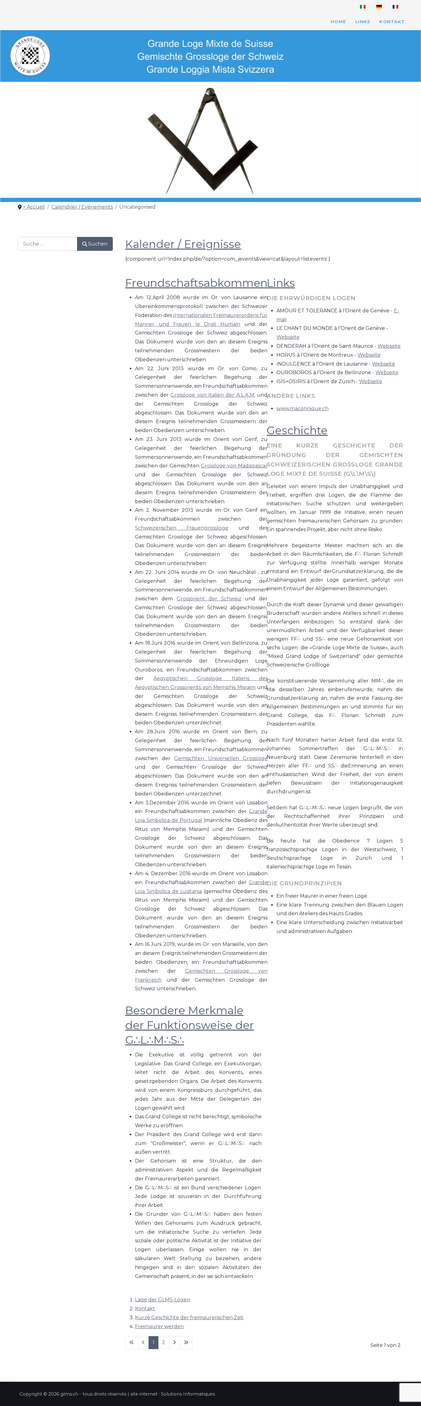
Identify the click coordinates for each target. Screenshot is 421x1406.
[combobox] (47, 244)
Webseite (288, 337)
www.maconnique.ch (302, 408)
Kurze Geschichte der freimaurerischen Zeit (189, 1317)
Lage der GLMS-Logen (162, 1300)
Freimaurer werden (159, 1326)
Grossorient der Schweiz (209, 599)
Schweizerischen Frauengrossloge (181, 528)
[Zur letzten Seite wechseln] (186, 1342)
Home (338, 21)
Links (362, 21)
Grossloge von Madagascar (234, 466)
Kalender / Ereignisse (183, 244)
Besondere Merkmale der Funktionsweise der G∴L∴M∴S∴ (189, 1025)
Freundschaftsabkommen (196, 283)
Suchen (98, 244)
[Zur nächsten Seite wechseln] (174, 1342)
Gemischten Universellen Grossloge (221, 758)
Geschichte (297, 430)
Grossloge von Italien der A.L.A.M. (212, 395)
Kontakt (392, 21)
